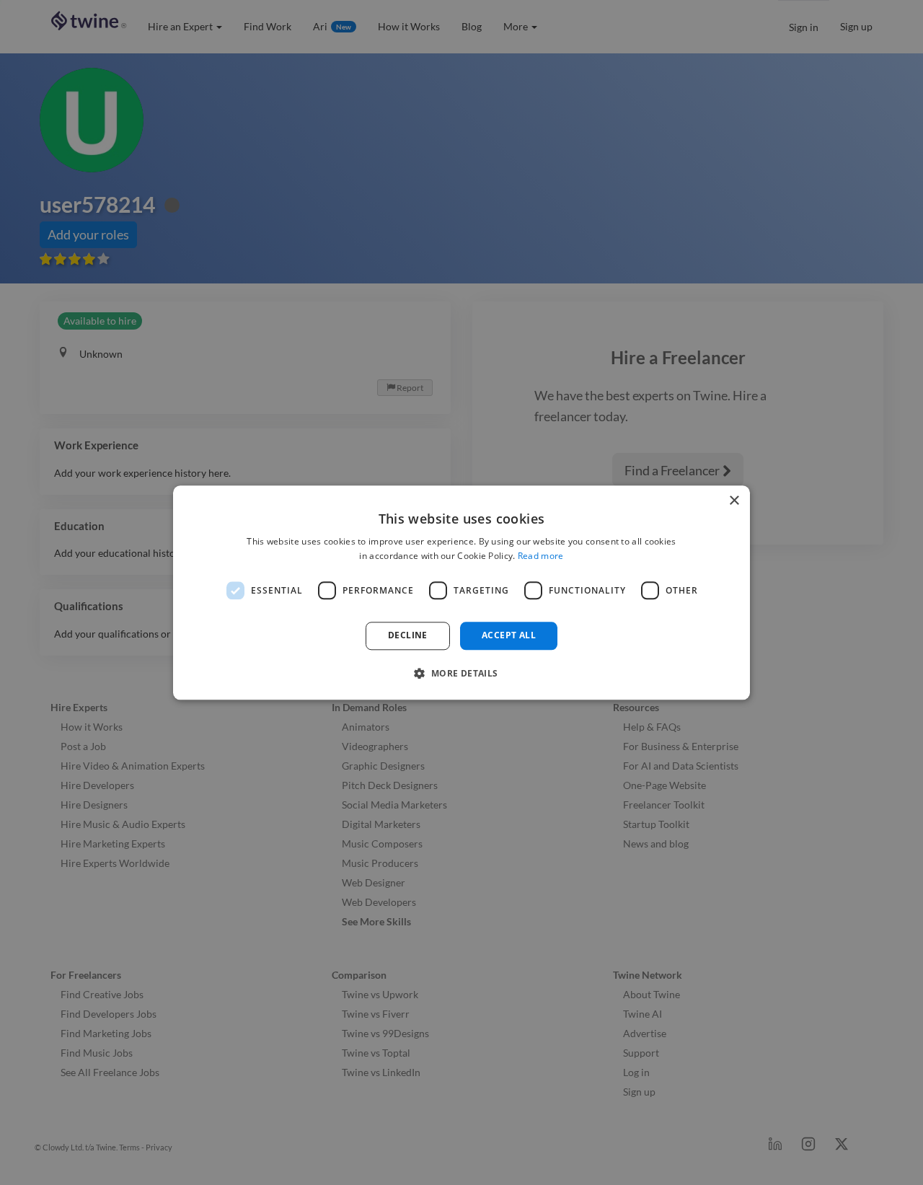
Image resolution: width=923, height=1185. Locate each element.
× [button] (733, 500)
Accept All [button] (509, 636)
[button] (461, 673)
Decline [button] (408, 636)
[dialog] (461, 592)
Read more (541, 556)
